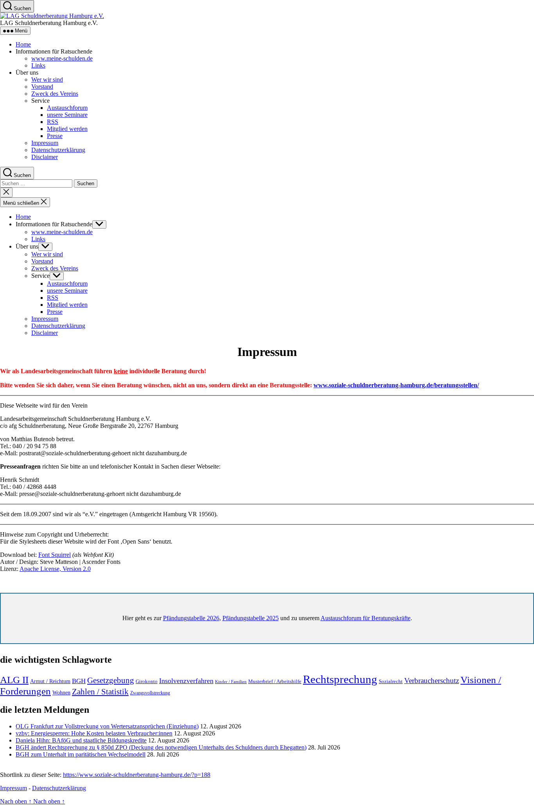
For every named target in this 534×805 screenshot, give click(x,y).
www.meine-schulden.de (62, 58)
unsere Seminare (67, 114)
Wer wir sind (47, 79)
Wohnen (61, 693)
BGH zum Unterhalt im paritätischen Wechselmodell (80, 754)
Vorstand (42, 86)
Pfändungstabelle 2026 (191, 618)
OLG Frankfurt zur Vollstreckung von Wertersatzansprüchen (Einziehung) (107, 726)
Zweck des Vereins (54, 93)
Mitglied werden (67, 128)
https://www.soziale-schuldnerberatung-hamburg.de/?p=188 (136, 774)
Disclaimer (44, 157)
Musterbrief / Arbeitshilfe (274, 681)
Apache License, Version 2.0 (55, 568)
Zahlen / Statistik (100, 691)
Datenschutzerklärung (58, 150)
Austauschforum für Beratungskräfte (365, 618)
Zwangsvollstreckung (150, 693)
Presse (55, 135)
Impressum (44, 143)
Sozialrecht (391, 681)
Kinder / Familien (231, 682)
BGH (79, 681)
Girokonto (147, 681)
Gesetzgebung (110, 680)
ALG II (14, 679)
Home (23, 44)
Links (38, 65)
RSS (52, 121)
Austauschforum (67, 107)
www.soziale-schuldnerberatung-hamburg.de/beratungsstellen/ (396, 385)
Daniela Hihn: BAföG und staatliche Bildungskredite (81, 740)
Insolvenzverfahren (186, 681)
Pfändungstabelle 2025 (250, 618)
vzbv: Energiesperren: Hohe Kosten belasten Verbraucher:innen (94, 733)
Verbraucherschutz (431, 680)
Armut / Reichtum (50, 681)
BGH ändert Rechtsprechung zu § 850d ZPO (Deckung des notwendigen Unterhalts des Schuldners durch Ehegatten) (161, 747)
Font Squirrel (54, 554)
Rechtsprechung (340, 679)
